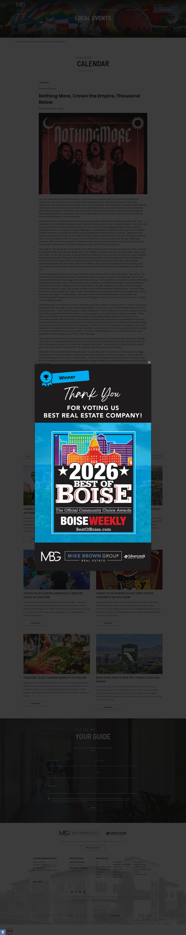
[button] (3, 932)
